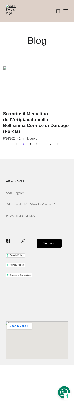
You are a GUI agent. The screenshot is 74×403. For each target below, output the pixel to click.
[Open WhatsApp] (64, 392)
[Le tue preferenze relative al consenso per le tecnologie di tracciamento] (67, 396)
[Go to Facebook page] (8, 241)
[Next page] (57, 144)
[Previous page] (16, 144)
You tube (49, 243)
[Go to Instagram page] (23, 241)
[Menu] (65, 11)
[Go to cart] (58, 11)
